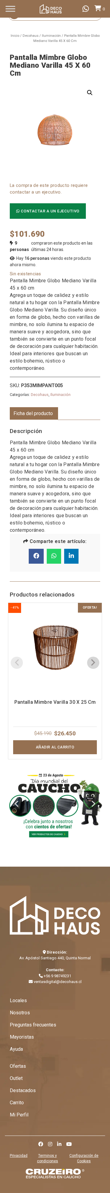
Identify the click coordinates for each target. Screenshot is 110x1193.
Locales (18, 1000)
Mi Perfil (19, 1115)
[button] (89, 92)
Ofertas (18, 1066)
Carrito (17, 1102)
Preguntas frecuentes (33, 1025)
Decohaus (30, 36)
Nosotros (20, 1013)
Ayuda (16, 1049)
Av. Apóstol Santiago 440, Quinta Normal (55, 958)
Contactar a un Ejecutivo (49, 211)
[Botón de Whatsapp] (86, 8)
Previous (17, 805)
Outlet (16, 1078)
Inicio (15, 36)
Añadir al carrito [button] (55, 747)
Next (93, 805)
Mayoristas (22, 1037)
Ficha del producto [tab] (33, 413)
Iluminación (51, 36)
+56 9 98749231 (57, 976)
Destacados (23, 1090)
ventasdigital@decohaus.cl (57, 981)
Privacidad (19, 1155)
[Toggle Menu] (10, 9)
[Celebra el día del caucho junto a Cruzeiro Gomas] (55, 804)
